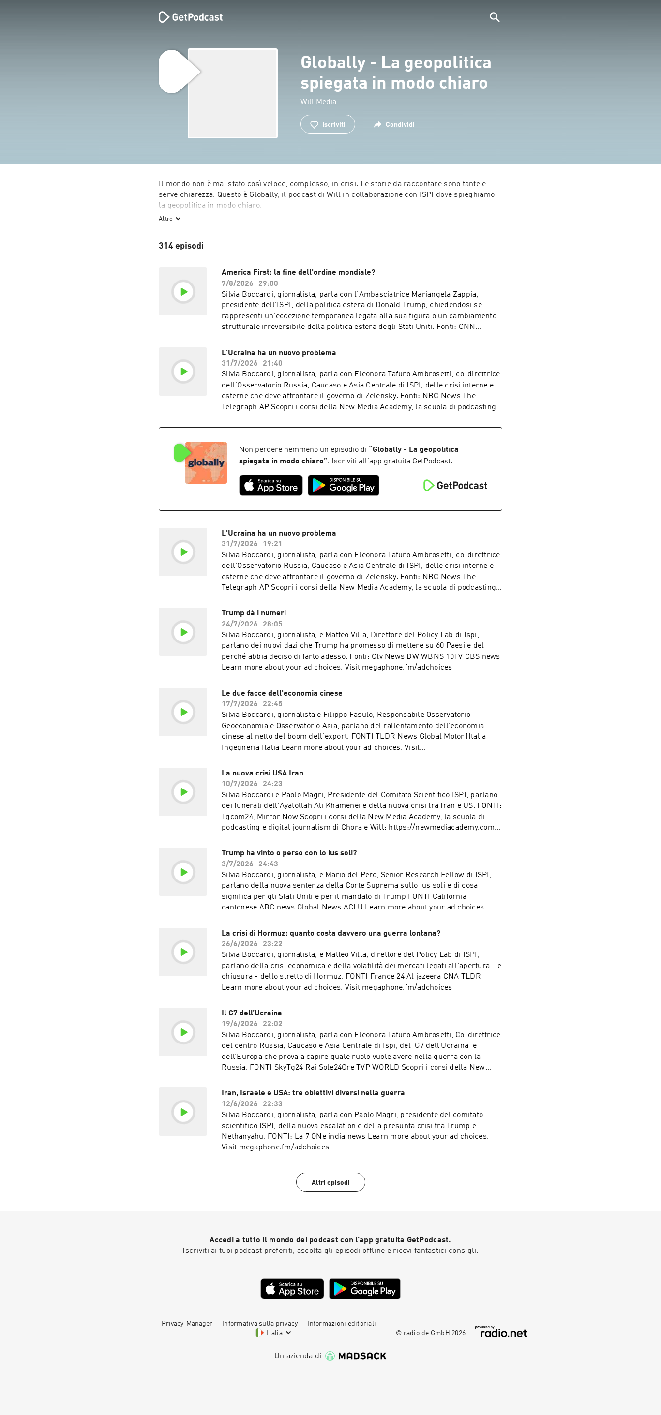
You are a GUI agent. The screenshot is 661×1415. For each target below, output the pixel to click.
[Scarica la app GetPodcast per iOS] (271, 485)
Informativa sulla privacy (260, 1323)
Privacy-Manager (187, 1323)
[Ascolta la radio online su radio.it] (501, 1331)
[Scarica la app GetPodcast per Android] (343, 485)
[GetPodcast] (184, 17)
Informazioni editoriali (341, 1323)
